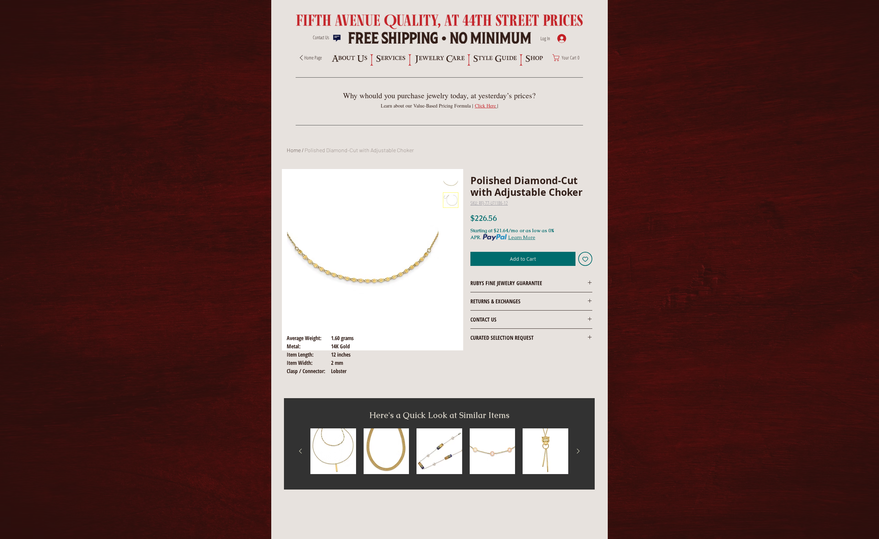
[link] (567, 57)
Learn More (521, 237)
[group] (439, 451)
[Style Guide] (495, 58)
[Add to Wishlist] (585, 259)
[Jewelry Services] (391, 58)
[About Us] (349, 58)
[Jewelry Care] (439, 59)
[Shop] (534, 58)
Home (294, 150)
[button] (486, 105)
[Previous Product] (300, 451)
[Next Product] (578, 451)
